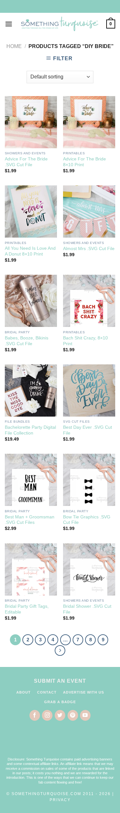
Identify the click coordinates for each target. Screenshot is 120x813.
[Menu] (8, 24)
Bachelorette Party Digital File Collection (30, 430)
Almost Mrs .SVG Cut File (89, 248)
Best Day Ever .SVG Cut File (87, 430)
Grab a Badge (60, 702)
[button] (60, 743)
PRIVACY (60, 800)
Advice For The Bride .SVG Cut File (26, 162)
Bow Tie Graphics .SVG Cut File (86, 520)
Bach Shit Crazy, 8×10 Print (85, 341)
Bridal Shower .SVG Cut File (87, 609)
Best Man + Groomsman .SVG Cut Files (29, 520)
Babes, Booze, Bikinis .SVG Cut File (26, 341)
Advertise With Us (83, 692)
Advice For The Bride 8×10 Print (84, 162)
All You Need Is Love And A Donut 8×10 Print (30, 251)
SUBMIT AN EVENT (60, 681)
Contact (47, 692)
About (23, 692)
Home (14, 46)
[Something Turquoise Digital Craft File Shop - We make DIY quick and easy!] (59, 24)
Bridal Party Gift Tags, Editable (27, 609)
